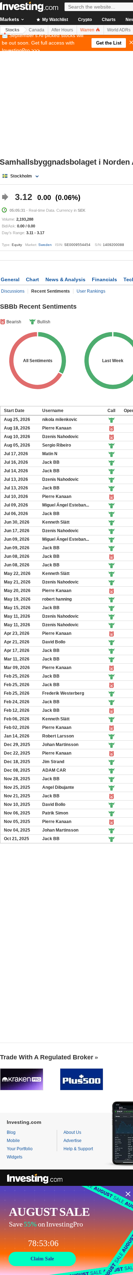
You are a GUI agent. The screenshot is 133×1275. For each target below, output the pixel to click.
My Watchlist (54, 19)
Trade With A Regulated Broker (46, 1057)
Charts (109, 19)
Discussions (12, 291)
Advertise (72, 1140)
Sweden (45, 245)
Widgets (14, 1157)
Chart (32, 279)
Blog (11, 1132)
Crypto (85, 19)
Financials (104, 279)
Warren (87, 29)
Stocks (12, 29)
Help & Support (78, 1148)
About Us (72, 1132)
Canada (36, 29)
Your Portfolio (20, 1148)
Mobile (13, 1140)
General (10, 279)
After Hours (62, 29)
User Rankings (91, 291)
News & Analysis (65, 279)
